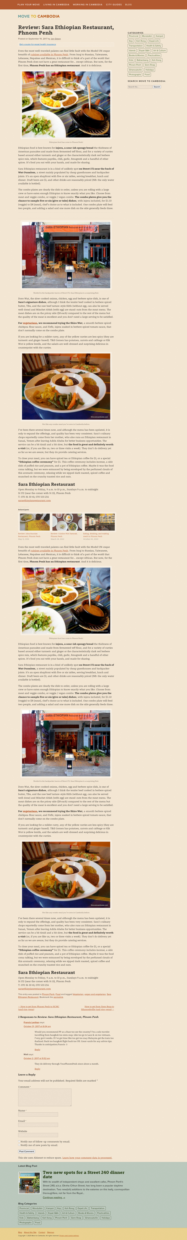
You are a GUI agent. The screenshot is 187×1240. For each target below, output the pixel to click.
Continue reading (54, 1197)
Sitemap (50, 1232)
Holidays (150, 69)
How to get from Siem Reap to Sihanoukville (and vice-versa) (97, 1008)
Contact (41, 1232)
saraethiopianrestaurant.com (34, 500)
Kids (131, 60)
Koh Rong (141, 41)
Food (58, 994)
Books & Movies (136, 55)
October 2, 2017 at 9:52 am (37, 1058)
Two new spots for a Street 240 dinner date (83, 1174)
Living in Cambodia (56, 4)
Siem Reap (150, 65)
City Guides (114, 4)
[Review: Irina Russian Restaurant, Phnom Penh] (33, 522)
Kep (131, 41)
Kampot (159, 36)
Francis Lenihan (31, 1022)
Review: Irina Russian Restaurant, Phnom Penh (29, 535)
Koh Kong (156, 60)
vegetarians (30, 323)
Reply (37, 1049)
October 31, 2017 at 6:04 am (37, 1026)
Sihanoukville (135, 69)
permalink (58, 997)
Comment (24, 1086)
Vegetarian (78, 994)
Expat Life (154, 41)
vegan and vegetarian (95, 994)
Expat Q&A (144, 50)
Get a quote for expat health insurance (37, 44)
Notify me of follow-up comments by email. (45, 1141)
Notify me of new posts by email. (39, 1145)
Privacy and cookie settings (69, 1236)
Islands (132, 50)
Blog (128, 4)
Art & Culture (159, 50)
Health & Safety (153, 45)
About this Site (30, 1232)
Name (22, 1110)
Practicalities (154, 55)
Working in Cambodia (88, 4)
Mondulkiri (147, 36)
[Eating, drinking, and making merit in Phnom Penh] (98, 522)
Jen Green (56, 38)
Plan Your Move (29, 4)
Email (22, 1120)
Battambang (142, 60)
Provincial (133, 36)
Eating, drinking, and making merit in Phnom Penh (96, 535)
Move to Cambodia (39, 16)
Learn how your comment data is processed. (87, 1157)
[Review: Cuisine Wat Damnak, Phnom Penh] (66, 522)
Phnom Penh (48, 994)
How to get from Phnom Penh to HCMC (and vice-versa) (38, 1008)
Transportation (136, 45)
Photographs (135, 74)
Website (22, 1131)
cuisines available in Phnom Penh (49, 54)
